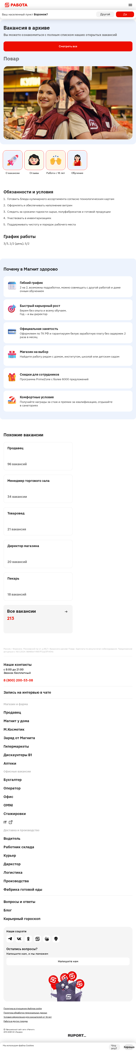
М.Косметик (14, 729)
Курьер (10, 855)
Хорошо (129, 1047)
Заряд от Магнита (19, 738)
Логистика (13, 872)
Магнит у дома (16, 721)
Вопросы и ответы (19, 902)
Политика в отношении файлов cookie (23, 1008)
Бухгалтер (13, 780)
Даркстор (12, 864)
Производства (16, 881)
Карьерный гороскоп (22, 919)
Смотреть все (68, 46)
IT (5, 822)
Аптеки (10, 763)
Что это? (114, 1047)
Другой (105, 14)
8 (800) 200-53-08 (18, 680)
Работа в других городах (16, 1021)
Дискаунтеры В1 (18, 755)
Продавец (12, 712)
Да (125, 14)
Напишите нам (68, 961)
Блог (8, 910)
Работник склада (19, 847)
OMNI (8, 805)
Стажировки (15, 814)
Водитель (12, 838)
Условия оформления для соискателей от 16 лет (28, 1017)
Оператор (12, 788)
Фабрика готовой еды (23, 889)
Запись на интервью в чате (27, 692)
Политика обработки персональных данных (25, 1013)
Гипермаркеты (16, 746)
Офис (8, 797)
